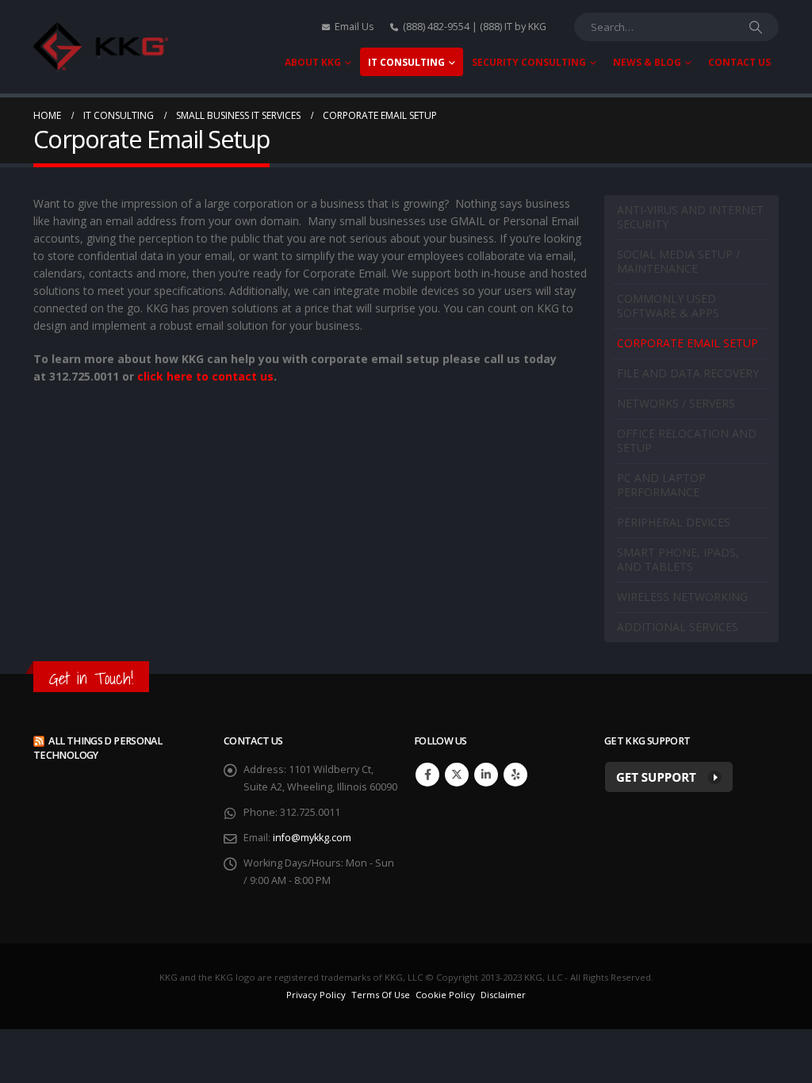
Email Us (354, 26)
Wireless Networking (682, 596)
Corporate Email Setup (687, 342)
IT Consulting (406, 62)
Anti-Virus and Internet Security (690, 217)
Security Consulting (529, 62)
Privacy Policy (316, 995)
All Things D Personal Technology (97, 748)
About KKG (313, 62)
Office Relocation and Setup (686, 440)
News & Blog (647, 62)
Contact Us (739, 62)
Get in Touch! (91, 678)
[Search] (755, 26)
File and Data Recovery (688, 373)
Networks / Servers (676, 403)
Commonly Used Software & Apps (668, 305)
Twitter (457, 774)
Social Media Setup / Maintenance (678, 261)
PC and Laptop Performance (661, 484)
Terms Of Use (380, 995)
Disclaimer (503, 995)
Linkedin (486, 774)
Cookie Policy (445, 995)
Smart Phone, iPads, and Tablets (678, 559)
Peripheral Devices (673, 522)
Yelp (515, 774)
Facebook (427, 774)
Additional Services (677, 626)
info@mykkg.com (312, 837)
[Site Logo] (100, 47)
